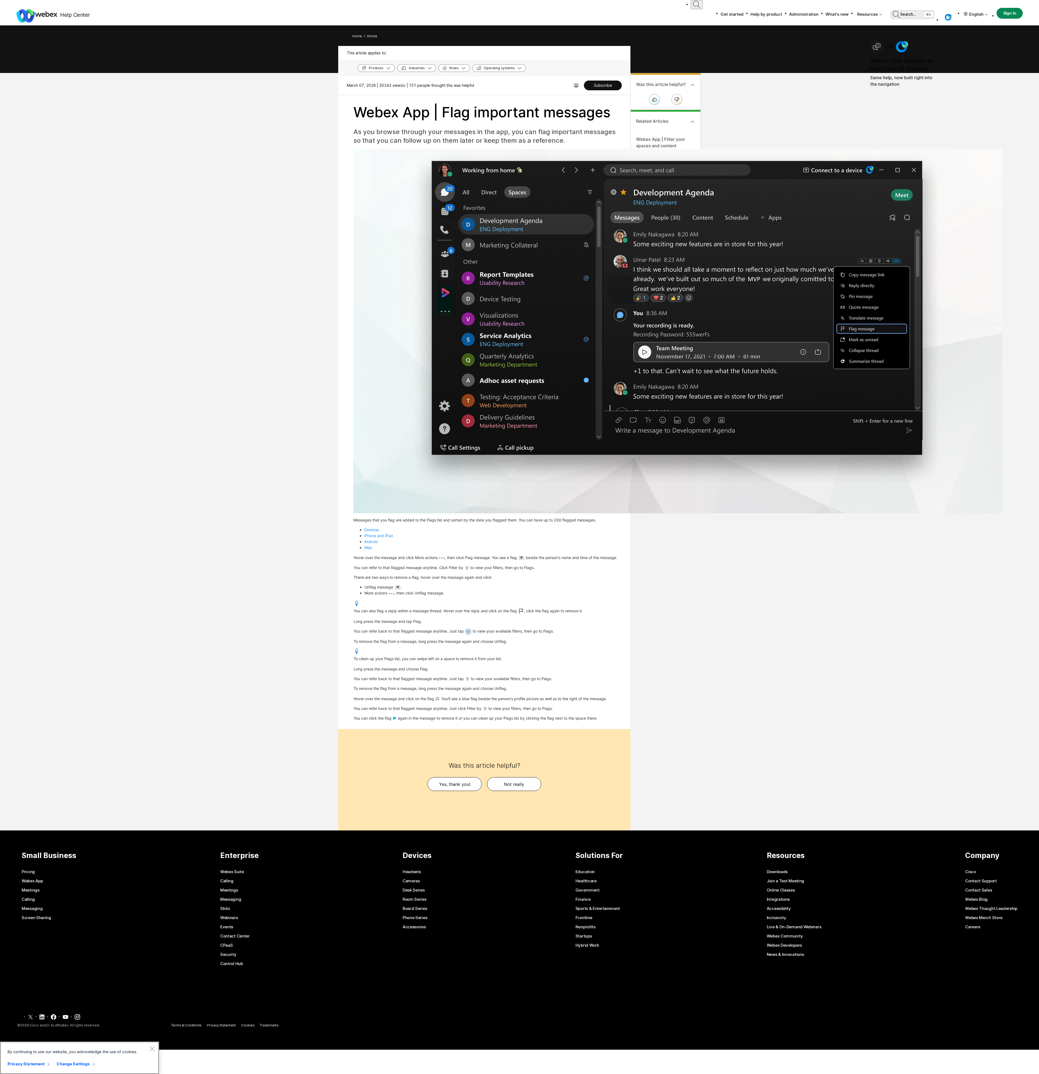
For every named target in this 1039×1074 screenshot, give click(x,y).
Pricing (28, 872)
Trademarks (269, 1025)
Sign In (1009, 13)
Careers (972, 927)
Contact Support (981, 881)
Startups (584, 936)
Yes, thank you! (454, 784)
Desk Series (414, 890)
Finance (583, 899)
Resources (867, 14)
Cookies (247, 1025)
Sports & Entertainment (598, 908)
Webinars (229, 918)
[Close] (152, 1048)
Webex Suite (232, 872)
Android (371, 541)
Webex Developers (784, 945)
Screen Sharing (36, 918)
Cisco (970, 872)
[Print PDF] (576, 85)
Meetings (31, 890)
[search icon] (697, 4)
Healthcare (586, 881)
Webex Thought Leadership (991, 908)
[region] (79, 1058)
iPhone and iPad (378, 535)
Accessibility (779, 908)
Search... (908, 14)
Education (585, 872)
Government (588, 890)
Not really (514, 784)
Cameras (411, 881)
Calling (28, 899)
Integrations (778, 899)
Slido (225, 908)
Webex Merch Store (983, 918)
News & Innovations (785, 954)
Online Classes (781, 890)
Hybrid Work (587, 945)
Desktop (371, 529)
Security (228, 954)
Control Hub (231, 964)
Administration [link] (803, 14)
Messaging (32, 908)
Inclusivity (776, 918)
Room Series (414, 899)
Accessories (414, 927)
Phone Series (415, 918)
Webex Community (785, 936)
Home (357, 36)
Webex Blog (976, 899)
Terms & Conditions (186, 1025)
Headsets (412, 872)
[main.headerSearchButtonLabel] (697, 4)
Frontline (584, 918)
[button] (948, 17)
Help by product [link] (766, 14)
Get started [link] (732, 14)
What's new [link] (837, 14)
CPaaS (226, 945)
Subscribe (603, 85)
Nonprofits (586, 927)
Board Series (415, 908)
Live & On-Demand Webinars (794, 927)
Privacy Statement (221, 1025)
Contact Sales (978, 890)
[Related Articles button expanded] (692, 121)
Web (368, 547)
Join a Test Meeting (785, 881)
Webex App (32, 881)
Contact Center (235, 936)
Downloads (777, 872)
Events (226, 927)
